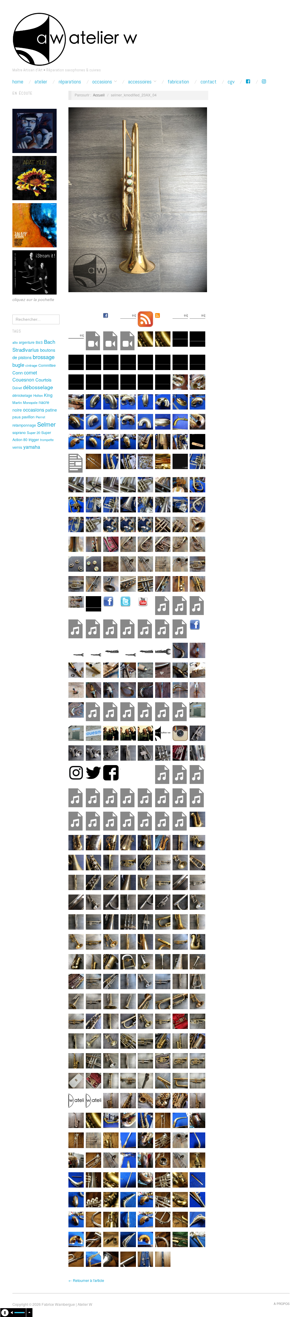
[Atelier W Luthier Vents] (74, 37)
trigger (34, 439)
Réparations (70, 81)
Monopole (30, 402)
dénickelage (22, 395)
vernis (17, 447)
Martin (17, 402)
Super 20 (33, 432)
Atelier (41, 81)
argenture (27, 342)
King (48, 395)
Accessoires (140, 81)
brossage (44, 357)
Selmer (46, 424)
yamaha (31, 446)
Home (17, 81)
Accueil (99, 95)
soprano (19, 432)
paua (16, 417)
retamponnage (24, 425)
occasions (33, 409)
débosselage (38, 387)
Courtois (43, 379)
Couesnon (23, 379)
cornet (30, 372)
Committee (47, 365)
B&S (39, 342)
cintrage (31, 365)
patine (51, 410)
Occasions (102, 81)
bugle (18, 364)
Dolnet (17, 387)
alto (15, 342)
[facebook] (248, 81)
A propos (282, 1303)
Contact (208, 81)
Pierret (40, 417)
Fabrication (178, 81)
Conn (17, 372)
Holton (38, 395)
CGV (231, 81)
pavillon (28, 417)
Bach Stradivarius (33, 345)
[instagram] (264, 81)
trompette (47, 440)
